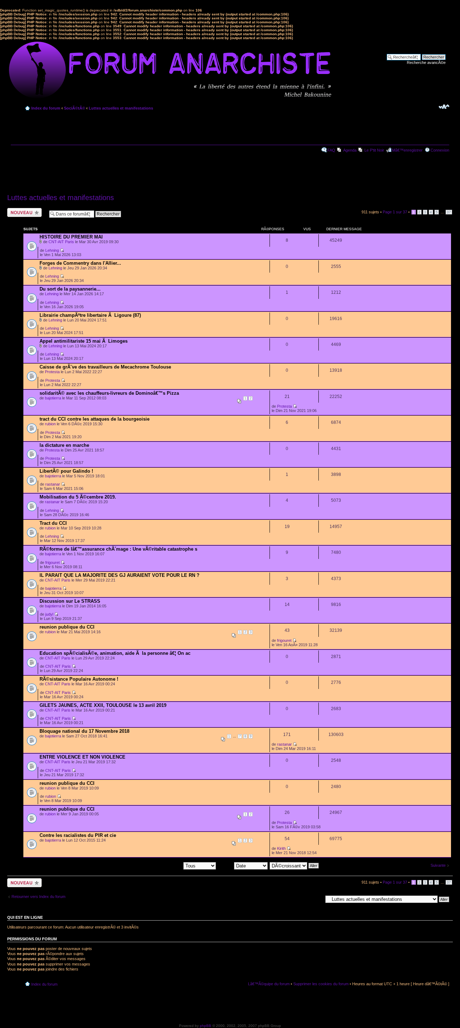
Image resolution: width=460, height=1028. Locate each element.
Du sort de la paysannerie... (70, 289)
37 (449, 212)
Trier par (226, 865)
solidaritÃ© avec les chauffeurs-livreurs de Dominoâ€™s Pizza (109, 393)
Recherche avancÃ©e (426, 62)
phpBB (205, 1026)
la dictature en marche (64, 445)
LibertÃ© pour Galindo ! (66, 471)
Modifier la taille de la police (444, 106)
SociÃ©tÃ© (74, 108)
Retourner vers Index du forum (38, 896)
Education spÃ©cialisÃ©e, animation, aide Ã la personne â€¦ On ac (115, 653)
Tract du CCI (53, 523)
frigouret (52, 562)
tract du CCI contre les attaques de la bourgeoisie (95, 419)
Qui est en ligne (25, 917)
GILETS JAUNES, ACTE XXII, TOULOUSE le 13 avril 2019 (103, 705)
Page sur (395, 212)
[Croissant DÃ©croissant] (294, 865)
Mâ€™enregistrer (407, 150)
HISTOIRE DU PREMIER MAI (71, 237)
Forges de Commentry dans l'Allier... (80, 263)
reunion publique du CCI (67, 627)
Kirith (281, 848)
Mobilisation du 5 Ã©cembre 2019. (78, 497)
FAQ (331, 150)
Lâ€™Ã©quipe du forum (269, 984)
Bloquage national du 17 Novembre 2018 (84, 731)
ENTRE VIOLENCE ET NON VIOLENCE (82, 757)
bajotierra (53, 398)
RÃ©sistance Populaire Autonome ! (79, 679)
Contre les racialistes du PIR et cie (78, 835)
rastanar (52, 484)
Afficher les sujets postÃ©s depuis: (152, 865)
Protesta (52, 372)
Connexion (440, 150)
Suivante (438, 865)
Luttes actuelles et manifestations (121, 108)
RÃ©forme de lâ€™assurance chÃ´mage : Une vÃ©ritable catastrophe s (118, 549)
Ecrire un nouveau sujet (23, 212)
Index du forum (45, 108)
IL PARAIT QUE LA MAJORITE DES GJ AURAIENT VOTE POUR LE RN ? (119, 575)
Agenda (349, 150)
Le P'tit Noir (374, 150)
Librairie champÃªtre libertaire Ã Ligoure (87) (90, 315)
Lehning (52, 250)
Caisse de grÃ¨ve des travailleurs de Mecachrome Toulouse (105, 367)
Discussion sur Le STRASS (70, 601)
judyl (49, 614)
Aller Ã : (315, 899)
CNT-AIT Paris (61, 242)
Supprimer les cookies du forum (321, 984)
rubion (50, 424)
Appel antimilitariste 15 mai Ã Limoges (84, 341)
